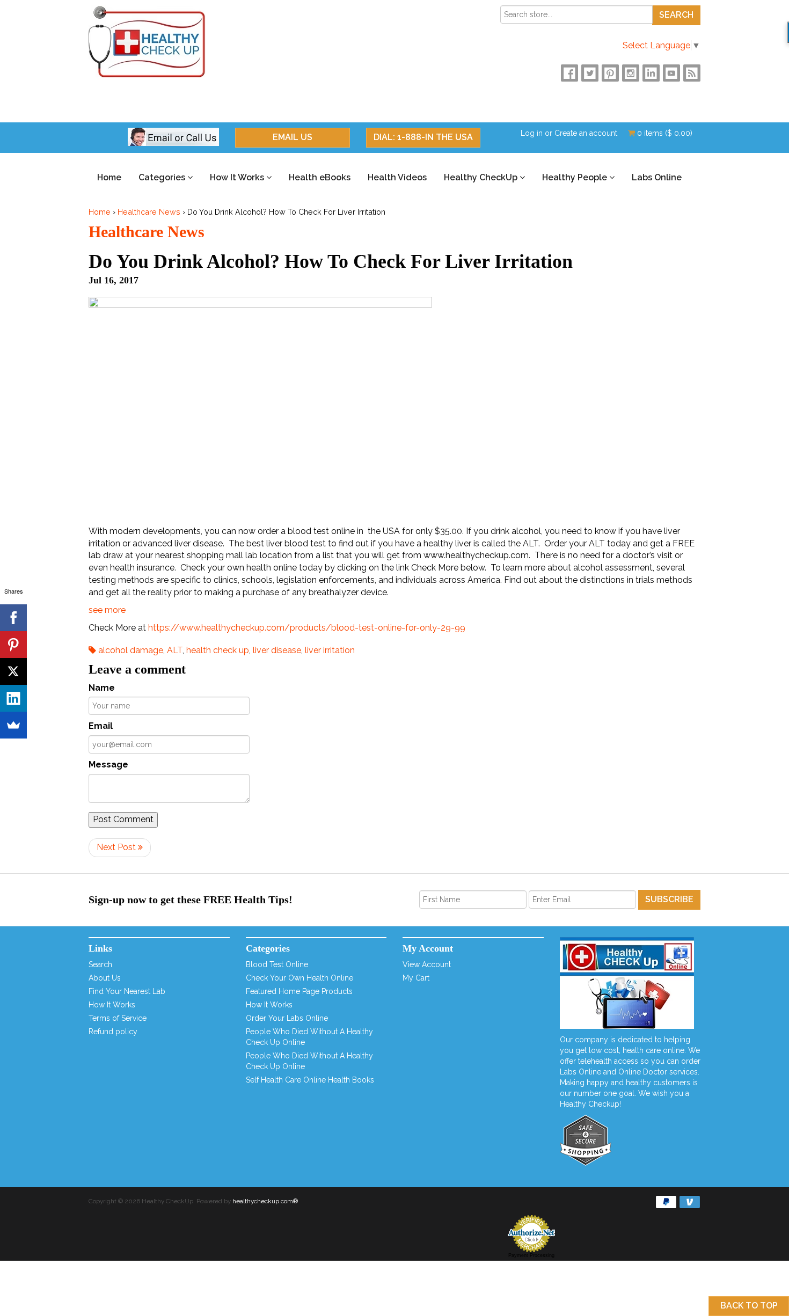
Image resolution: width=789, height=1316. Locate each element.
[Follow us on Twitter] (589, 73)
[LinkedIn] (13, 698)
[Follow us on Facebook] (569, 73)
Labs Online (657, 177)
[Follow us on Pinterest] (610, 73)
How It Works (238, 177)
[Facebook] (13, 617)
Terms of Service (118, 1018)
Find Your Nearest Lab (127, 991)
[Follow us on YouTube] (671, 73)
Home (109, 177)
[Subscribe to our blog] (691, 73)
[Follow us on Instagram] (630, 73)
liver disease (277, 650)
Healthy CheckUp (482, 177)
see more (107, 610)
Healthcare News (149, 211)
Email (101, 726)
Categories (162, 177)
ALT (174, 650)
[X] (13, 671)
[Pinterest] (13, 644)
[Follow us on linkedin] (651, 73)
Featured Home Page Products (299, 991)
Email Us (292, 137)
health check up (217, 650)
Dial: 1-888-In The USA (423, 137)
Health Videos (397, 177)
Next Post (117, 847)
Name (102, 688)
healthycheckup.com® (265, 1201)
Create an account (585, 133)
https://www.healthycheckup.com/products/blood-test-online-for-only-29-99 (306, 628)
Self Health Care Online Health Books (310, 1080)
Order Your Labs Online (287, 1018)
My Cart (416, 978)
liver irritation (330, 650)
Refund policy (113, 1031)
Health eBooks (319, 177)
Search (100, 964)
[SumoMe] (13, 725)
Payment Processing (531, 1255)
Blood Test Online (277, 964)
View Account (427, 964)
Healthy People (575, 177)
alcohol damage (129, 650)
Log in (532, 133)
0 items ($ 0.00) (663, 133)
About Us (105, 978)
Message (108, 764)
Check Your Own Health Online (299, 978)
